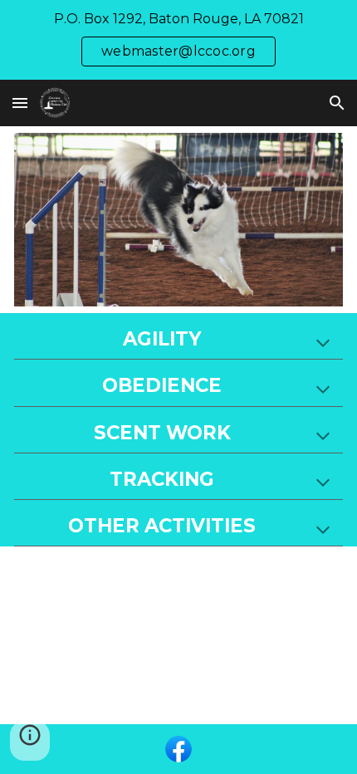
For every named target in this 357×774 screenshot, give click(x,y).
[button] (20, 102)
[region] (178, 40)
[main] (179, 339)
